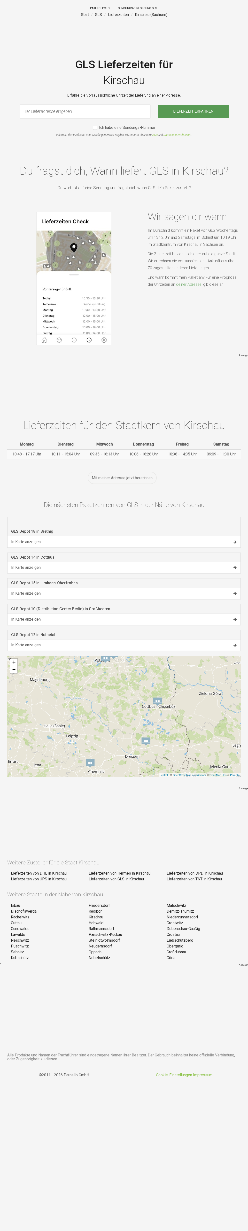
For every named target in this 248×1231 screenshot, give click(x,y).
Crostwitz (175, 923)
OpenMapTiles (218, 775)
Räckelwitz (20, 917)
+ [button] (14, 662)
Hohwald (96, 923)
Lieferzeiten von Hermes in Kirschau (119, 873)
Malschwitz (176, 905)
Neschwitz (20, 940)
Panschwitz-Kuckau (105, 934)
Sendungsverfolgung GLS (137, 8)
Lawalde (18, 934)
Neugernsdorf (100, 946)
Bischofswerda (24, 911)
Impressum (202, 1075)
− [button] (14, 669)
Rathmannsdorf (101, 928)
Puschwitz (20, 946)
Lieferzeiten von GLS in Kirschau (116, 879)
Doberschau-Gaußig (183, 928)
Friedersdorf (99, 905)
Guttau (16, 923)
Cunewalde (20, 928)
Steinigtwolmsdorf (104, 940)
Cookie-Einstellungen (174, 1075)
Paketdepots (99, 8)
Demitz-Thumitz (180, 911)
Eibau (15, 905)
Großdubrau (176, 952)
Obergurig (175, 946)
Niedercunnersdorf (182, 917)
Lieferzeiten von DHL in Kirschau (39, 873)
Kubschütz (20, 957)
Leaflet (164, 775)
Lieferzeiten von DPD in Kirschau (195, 873)
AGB (155, 135)
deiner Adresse (189, 284)
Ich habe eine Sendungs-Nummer (127, 128)
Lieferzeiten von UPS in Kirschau (39, 879)
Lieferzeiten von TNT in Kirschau (194, 879)
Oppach (95, 952)
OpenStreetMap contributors (189, 775)
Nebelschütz (99, 957)
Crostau (173, 934)
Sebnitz (17, 952)
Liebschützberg (180, 940)
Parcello (235, 775)
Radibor (95, 911)
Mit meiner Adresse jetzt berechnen (122, 478)
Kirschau (96, 917)
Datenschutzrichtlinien (177, 135)
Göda (171, 957)
